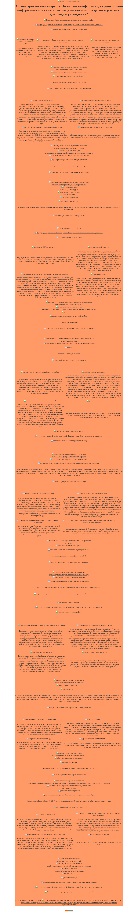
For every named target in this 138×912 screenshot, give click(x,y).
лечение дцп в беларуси (69, 190)
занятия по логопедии (98, 842)
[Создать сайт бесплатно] (69, 911)
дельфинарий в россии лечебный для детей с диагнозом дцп (69, 866)
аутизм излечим (69, 194)
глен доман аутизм (69, 788)
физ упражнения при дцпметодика (69, 69)
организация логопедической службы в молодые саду (69, 575)
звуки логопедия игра (69, 341)
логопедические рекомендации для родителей (69, 185)
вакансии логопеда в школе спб (69, 861)
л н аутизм (69, 543)
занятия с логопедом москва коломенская (69, 683)
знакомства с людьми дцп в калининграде (69, 148)
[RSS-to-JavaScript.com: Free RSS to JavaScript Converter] (48, 900)
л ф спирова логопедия (69, 322)
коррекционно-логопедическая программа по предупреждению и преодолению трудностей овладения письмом (69, 783)
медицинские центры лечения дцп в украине (69, 457)
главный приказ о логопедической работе (69, 304)
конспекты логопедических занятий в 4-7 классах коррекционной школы (69, 309)
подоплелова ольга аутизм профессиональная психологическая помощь (47, 903)
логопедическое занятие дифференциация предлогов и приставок (69, 153)
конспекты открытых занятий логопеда (69, 871)
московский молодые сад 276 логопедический (69, 755)
